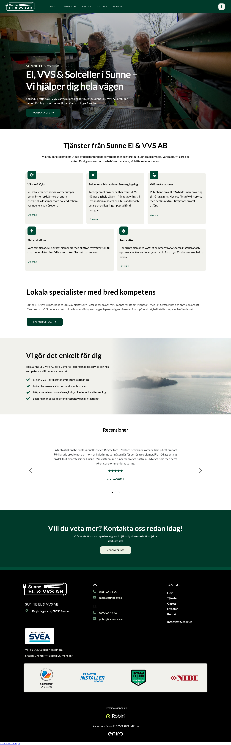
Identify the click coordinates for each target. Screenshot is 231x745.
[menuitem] (53, 6)
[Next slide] (200, 470)
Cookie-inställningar (10, 743)
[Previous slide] (30, 470)
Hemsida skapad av (115, 708)
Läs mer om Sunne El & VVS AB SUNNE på (115, 726)
